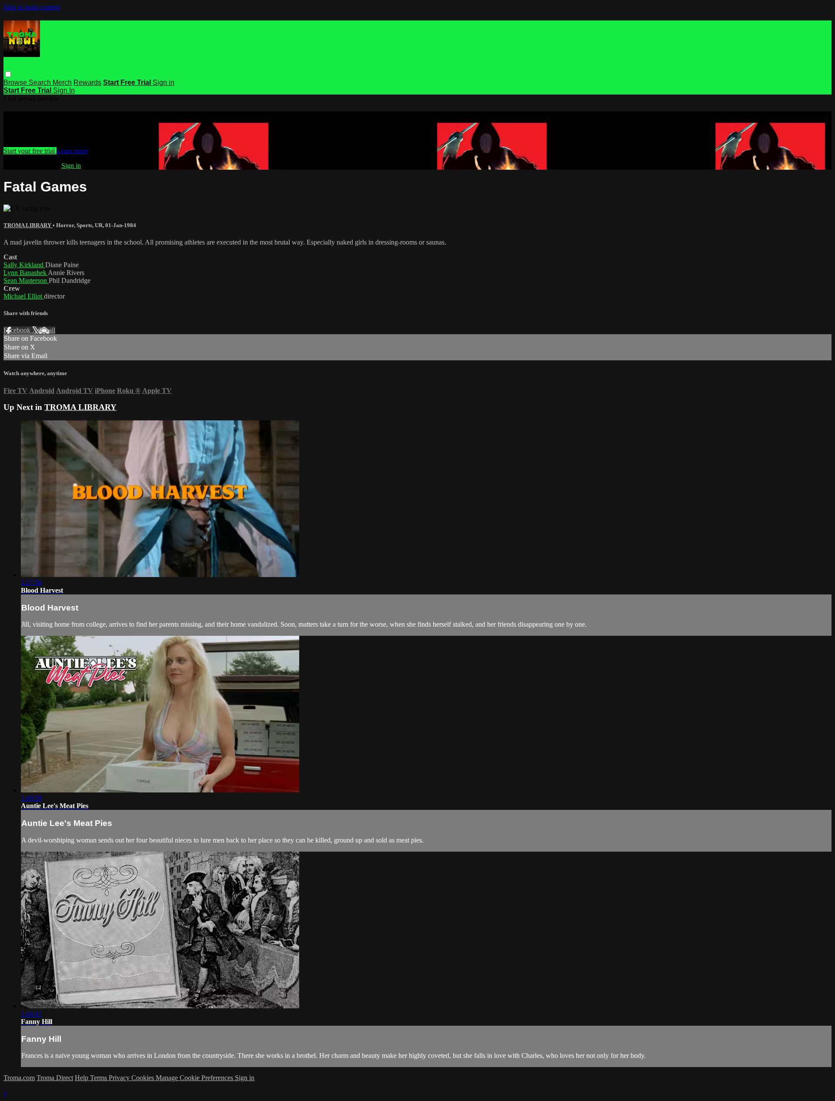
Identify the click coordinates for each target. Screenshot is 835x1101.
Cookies (143, 1077)
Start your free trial (30, 150)
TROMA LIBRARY (28, 225)
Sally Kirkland (24, 265)
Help (82, 1077)
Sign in (163, 82)
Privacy (120, 1077)
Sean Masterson (26, 280)
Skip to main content (31, 7)
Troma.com (19, 1077)
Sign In (64, 90)
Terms (99, 1077)
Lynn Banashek (25, 272)
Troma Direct (55, 1077)
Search (41, 82)
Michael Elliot (23, 296)
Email (47, 330)
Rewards (87, 82)
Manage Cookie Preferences (195, 1077)
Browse (16, 82)
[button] (8, 74)
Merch (62, 82)
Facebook (17, 330)
